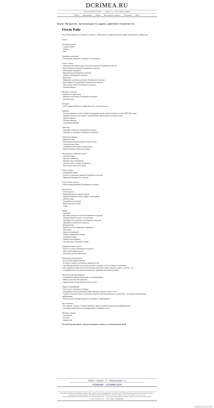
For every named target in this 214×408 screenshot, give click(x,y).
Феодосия (100, 380)
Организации (87, 15)
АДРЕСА (91, 380)
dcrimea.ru (107, 5)
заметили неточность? (204, 407)
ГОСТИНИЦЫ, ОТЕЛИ (114, 384)
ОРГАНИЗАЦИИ (98, 384)
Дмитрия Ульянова (115, 380)
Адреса (76, 15)
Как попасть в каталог (112, 15)
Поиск (137, 15)
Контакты (128, 15)
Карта (98, 15)
